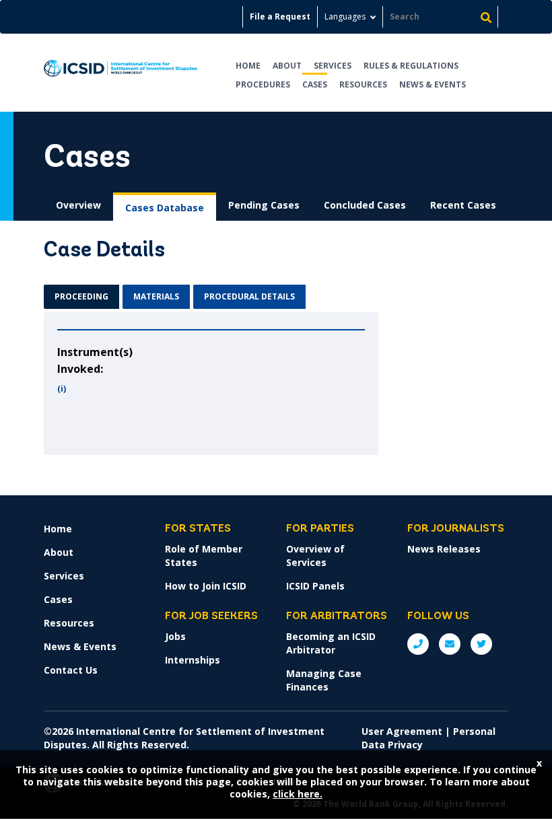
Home (248, 65)
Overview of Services (315, 555)
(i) (61, 388)
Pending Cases (264, 205)
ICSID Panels (315, 585)
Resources (363, 84)
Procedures (263, 84)
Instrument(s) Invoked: (95, 360)
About (287, 65)
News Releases (444, 548)
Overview (78, 205)
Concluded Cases (365, 205)
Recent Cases (463, 205)
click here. (297, 793)
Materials (156, 296)
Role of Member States (203, 555)
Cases (314, 84)
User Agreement (401, 731)
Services (332, 65)
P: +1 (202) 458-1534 (418, 644)
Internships (192, 659)
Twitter (481, 644)
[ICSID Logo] (120, 73)
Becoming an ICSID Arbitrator (331, 643)
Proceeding (81, 296)
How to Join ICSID (205, 585)
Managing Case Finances (323, 680)
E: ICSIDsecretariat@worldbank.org (449, 644)
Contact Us (71, 670)
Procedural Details (249, 296)
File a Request (280, 16)
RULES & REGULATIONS (411, 65)
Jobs (175, 636)
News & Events (432, 84)
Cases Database (164, 207)
